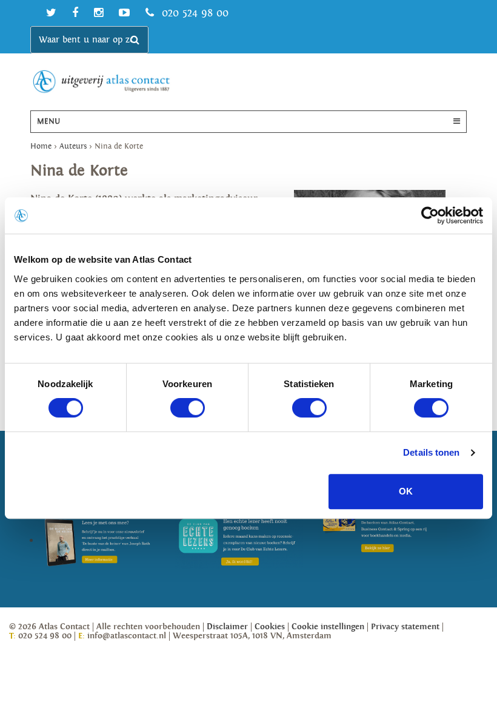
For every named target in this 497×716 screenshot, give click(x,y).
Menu (48, 121)
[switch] (187, 407)
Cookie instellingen (328, 627)
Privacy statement (405, 627)
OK (406, 491)
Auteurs (73, 146)
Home (41, 146)
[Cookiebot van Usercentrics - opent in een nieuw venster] (430, 215)
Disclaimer (227, 627)
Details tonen (431, 452)
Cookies (270, 627)
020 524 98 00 (193, 13)
